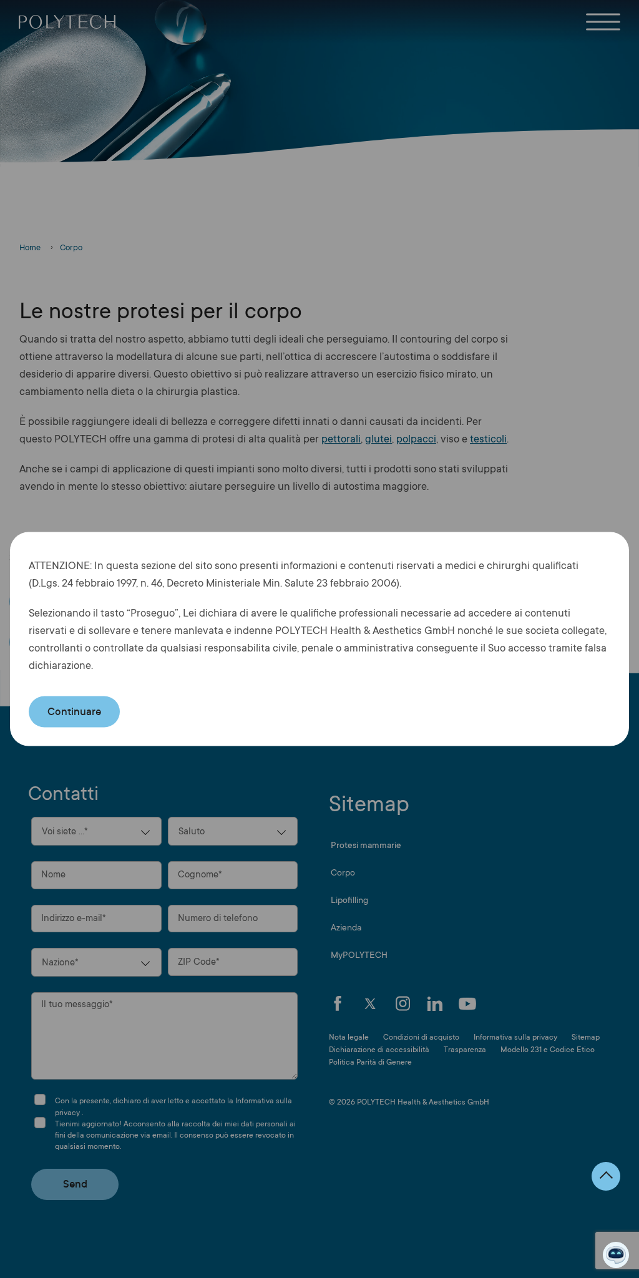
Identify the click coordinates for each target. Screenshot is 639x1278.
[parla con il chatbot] (616, 1255)
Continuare (74, 711)
